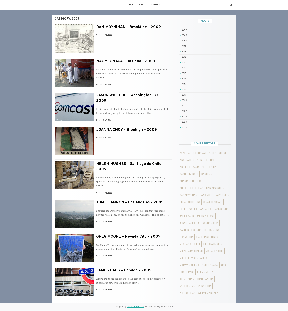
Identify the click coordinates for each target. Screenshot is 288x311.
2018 (184, 89)
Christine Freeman (192, 188)
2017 (184, 84)
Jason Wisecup (206, 216)
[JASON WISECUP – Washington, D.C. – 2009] (74, 120)
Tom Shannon (205, 279)
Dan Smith (206, 195)
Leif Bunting (212, 230)
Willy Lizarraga (208, 293)
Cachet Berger (189, 174)
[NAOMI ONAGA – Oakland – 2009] (74, 86)
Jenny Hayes (187, 223)
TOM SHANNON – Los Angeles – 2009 (130, 202)
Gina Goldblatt (213, 202)
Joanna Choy (211, 223)
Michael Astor (215, 251)
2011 (184, 51)
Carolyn (206, 174)
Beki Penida (209, 167)
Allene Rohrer (218, 153)
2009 (184, 41)
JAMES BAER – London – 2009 (124, 270)
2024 (184, 122)
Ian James (206, 209)
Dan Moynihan (188, 195)
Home (131, 5)
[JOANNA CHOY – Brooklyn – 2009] (74, 154)
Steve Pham (187, 279)
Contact (155, 5)
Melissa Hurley (212, 244)
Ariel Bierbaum (189, 167)
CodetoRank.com (135, 306)
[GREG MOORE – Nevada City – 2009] (74, 261)
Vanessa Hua (187, 286)
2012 (184, 57)
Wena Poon (205, 286)
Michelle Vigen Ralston (194, 258)
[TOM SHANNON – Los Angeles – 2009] (74, 227)
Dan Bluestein (215, 188)
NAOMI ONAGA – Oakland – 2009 (125, 61)
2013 (184, 62)
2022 (184, 111)
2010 (184, 46)
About (142, 5)
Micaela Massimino (191, 251)
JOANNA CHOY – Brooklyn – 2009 (126, 129)
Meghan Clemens (190, 244)
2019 (184, 95)
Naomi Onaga (210, 265)
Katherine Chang (190, 230)
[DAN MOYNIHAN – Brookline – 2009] (74, 52)
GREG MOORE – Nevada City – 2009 (128, 236)
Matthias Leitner (207, 237)
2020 (184, 100)
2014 (184, 68)
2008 (184, 35)
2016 (184, 78)
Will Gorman (188, 293)
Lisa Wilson (187, 237)
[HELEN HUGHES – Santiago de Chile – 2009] (74, 188)
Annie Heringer (206, 160)
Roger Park (187, 272)
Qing (223, 265)
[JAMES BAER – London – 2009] (74, 295)
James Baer (187, 216)
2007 (184, 30)
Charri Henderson (191, 181)
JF (199, 223)
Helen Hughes (188, 209)
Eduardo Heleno (190, 202)
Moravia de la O (189, 265)
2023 (184, 116)
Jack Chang (221, 209)
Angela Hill (187, 160)
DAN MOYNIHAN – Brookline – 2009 (128, 27)
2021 (184, 106)
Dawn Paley (222, 195)
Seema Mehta (205, 272)
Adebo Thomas (197, 153)
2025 (184, 127)
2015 (184, 73)
